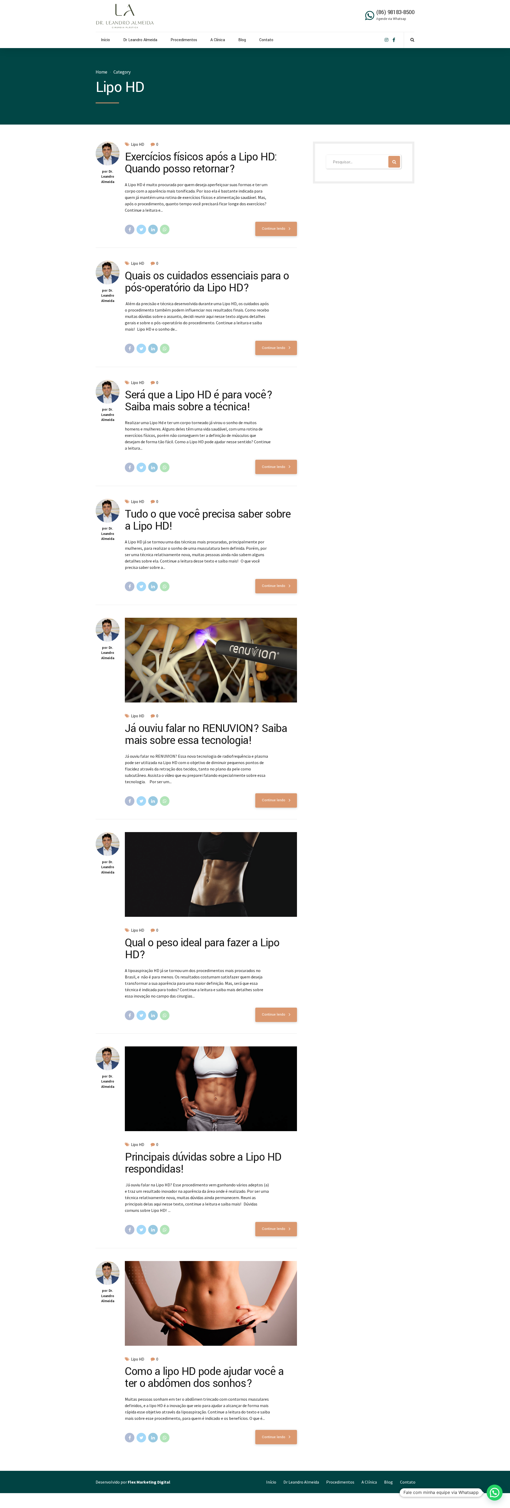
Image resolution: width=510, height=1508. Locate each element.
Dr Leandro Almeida (140, 40)
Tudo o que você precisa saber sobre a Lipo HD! (208, 520)
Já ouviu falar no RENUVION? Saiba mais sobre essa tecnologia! (206, 734)
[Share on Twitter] (141, 229)
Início (105, 40)
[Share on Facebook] (129, 229)
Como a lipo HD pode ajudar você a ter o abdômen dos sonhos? (204, 1377)
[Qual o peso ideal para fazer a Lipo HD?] (211, 874)
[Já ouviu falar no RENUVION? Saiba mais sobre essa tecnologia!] (211, 660)
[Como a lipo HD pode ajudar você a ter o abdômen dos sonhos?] (211, 1303)
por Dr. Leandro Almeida (107, 176)
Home (101, 72)
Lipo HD (137, 144)
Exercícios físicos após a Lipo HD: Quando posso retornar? (201, 163)
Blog (242, 40)
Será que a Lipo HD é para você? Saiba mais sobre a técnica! (198, 401)
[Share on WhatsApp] (164, 229)
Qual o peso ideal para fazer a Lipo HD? (202, 948)
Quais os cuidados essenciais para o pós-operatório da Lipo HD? (207, 282)
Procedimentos (184, 40)
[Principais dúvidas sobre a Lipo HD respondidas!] (211, 1088)
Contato (266, 40)
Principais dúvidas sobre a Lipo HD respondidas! (203, 1163)
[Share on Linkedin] (153, 229)
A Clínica (217, 40)
